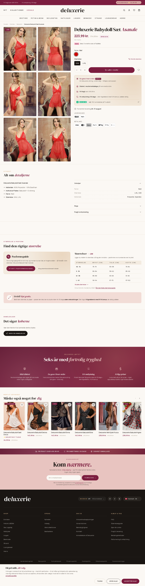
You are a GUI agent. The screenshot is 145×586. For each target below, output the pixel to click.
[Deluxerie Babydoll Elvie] (85, 416)
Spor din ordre (116, 527)
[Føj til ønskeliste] (22, 405)
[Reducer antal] (76, 70)
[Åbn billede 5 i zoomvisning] (20, 139)
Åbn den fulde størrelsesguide (105, 288)
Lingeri (77, 18)
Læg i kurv (113, 70)
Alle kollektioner (50, 527)
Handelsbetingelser (26, 561)
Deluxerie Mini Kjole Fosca (108, 432)
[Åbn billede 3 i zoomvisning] (20, 94)
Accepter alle (130, 581)
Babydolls (19, 24)
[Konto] (129, 10)
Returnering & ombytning (120, 539)
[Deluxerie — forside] (72, 10)
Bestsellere (49, 531)
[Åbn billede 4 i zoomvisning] (54, 94)
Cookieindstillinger (118, 561)
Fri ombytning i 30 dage (29, 2)
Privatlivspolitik (71, 561)
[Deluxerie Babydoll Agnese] (133, 416)
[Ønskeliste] (134, 10)
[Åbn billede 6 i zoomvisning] (54, 139)
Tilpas (100, 581)
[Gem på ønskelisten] (138, 70)
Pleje (76, 206)
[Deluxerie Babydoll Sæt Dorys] (14, 416)
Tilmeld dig (90, 477)
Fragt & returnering (81, 212)
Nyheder (48, 519)
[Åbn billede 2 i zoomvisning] (54, 49)
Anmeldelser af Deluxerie (85, 535)
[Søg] (124, 10)
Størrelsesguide (117, 523)
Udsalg (30, 10)
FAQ (112, 519)
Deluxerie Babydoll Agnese (133, 432)
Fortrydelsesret (56, 561)
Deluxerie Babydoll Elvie (84, 432)
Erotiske (24, 18)
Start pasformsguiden (21, 268)
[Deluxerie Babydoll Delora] (37, 416)
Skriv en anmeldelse (17, 333)
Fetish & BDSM (37, 18)
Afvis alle (113, 581)
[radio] (76, 54)
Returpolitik (42, 561)
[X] (119, 499)
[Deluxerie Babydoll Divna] (61, 416)
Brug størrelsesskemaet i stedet (48, 268)
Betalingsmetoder (117, 535)
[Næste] (139, 398)
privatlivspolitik (79, 482)
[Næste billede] (22, 416)
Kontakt (79, 531)
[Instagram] (110, 499)
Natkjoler (66, 18)
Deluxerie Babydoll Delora (37, 432)
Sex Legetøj (52, 18)
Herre (123, 18)
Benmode (88, 18)
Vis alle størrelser (80, 284)
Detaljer (78, 183)
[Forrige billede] (6, 416)
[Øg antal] (85, 70)
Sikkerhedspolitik (101, 561)
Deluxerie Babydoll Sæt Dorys (13, 433)
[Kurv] (139, 10)
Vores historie (81, 523)
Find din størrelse (136, 59)
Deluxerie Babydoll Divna (60, 432)
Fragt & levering (117, 531)
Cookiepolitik (86, 561)
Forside (6, 24)
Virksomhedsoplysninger (85, 519)
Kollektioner (17, 10)
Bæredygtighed (81, 527)
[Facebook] (115, 499)
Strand (98, 18)
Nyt (5, 10)
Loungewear (111, 18)
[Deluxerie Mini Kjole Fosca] (109, 416)
